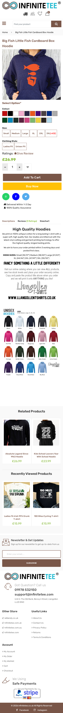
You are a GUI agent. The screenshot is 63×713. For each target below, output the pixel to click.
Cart (5, 666)
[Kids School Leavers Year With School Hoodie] (46, 434)
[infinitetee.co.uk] (31, 5)
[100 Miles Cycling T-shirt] (46, 496)
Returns (36, 632)
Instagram (42, 710)
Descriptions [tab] (8, 221)
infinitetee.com (11, 632)
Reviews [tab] (27, 221)
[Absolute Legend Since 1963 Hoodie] (17, 434)
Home (5, 32)
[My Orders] (25, 14)
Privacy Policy (39, 627)
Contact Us (38, 623)
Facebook (24, 710)
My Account (9, 651)
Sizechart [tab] (44, 221)
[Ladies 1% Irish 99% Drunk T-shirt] (17, 496)
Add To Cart (32, 177)
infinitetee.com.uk (13, 623)
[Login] (32, 14)
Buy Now (32, 186)
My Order (7, 656)
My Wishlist (8, 661)
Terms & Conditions (42, 637)
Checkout (8, 671)
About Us (37, 618)
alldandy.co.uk (11, 618)
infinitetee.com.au (13, 627)
